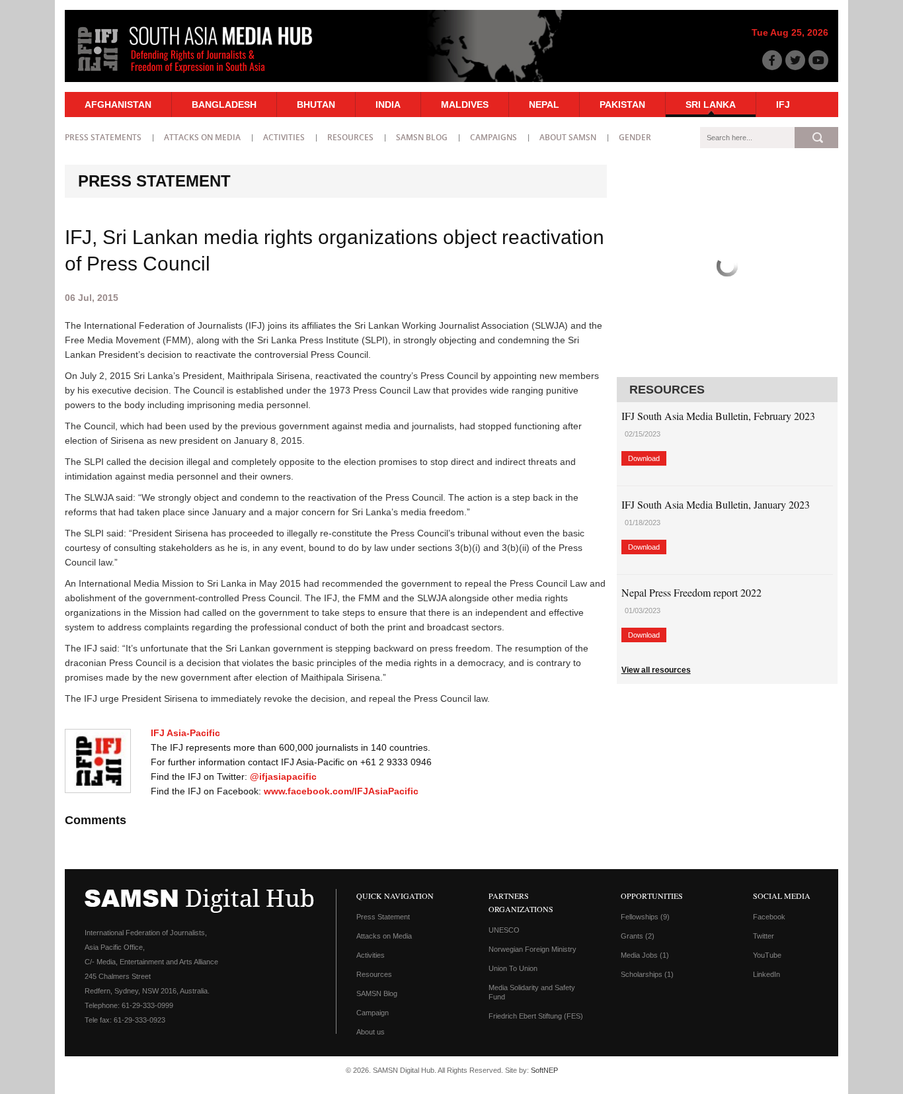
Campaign (372, 1013)
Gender (635, 137)
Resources (350, 137)
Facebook (769, 917)
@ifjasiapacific (283, 776)
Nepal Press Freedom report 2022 (691, 592)
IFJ (783, 104)
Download (644, 458)
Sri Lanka (711, 104)
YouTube (767, 955)
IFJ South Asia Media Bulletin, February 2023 (718, 416)
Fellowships (645, 917)
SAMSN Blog (422, 137)
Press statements (103, 137)
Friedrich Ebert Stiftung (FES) (536, 1016)
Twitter (763, 936)
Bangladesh (224, 104)
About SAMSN (567, 137)
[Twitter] (795, 60)
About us (370, 1032)
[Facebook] (772, 60)
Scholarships (647, 974)
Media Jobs (645, 955)
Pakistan (622, 104)
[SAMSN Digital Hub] (205, 74)
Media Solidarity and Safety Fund (532, 992)
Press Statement (383, 917)
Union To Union (513, 968)
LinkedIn (766, 974)
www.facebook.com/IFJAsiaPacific (341, 791)
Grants (637, 936)
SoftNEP (544, 1070)
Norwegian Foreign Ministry (532, 949)
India (388, 104)
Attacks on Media (202, 137)
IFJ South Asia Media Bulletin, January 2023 (715, 504)
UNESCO (504, 930)
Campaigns (493, 137)
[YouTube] (818, 60)
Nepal (544, 104)
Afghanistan (118, 104)
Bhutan (316, 104)
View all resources (656, 670)
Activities (284, 137)
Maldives (465, 104)
